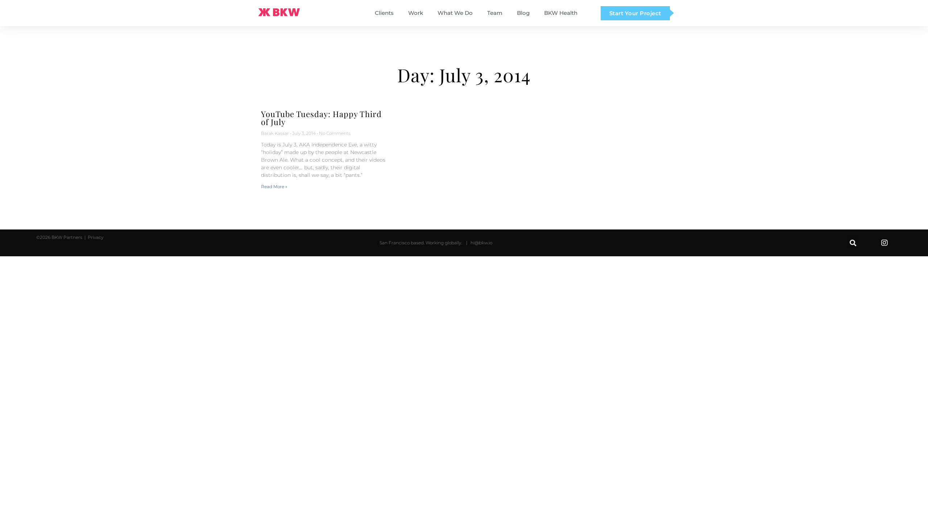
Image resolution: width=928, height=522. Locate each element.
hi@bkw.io (481, 242)
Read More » (274, 186)
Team (494, 13)
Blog (523, 13)
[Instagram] (884, 242)
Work (415, 13)
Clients (384, 13)
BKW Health (560, 13)
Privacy (95, 237)
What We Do (455, 13)
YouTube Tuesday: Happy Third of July (321, 117)
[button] (853, 243)
